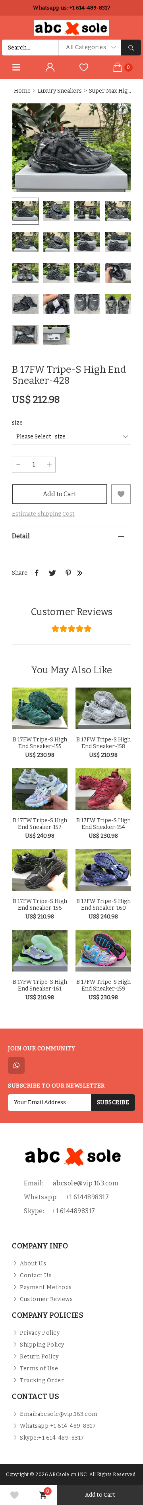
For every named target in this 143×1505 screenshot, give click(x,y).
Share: (20, 573)
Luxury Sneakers (60, 91)
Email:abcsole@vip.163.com (59, 1414)
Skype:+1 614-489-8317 (52, 1438)
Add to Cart (59, 494)
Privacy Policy (40, 1333)
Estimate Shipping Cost (43, 514)
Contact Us (36, 1275)
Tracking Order (42, 1380)
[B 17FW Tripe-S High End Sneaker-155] (40, 708)
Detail (21, 536)
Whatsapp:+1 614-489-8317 (58, 1426)
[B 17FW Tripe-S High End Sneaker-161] (40, 951)
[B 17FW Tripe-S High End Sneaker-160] (103, 870)
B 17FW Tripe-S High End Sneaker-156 (40, 904)
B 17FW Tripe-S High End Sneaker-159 (103, 985)
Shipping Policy (42, 1344)
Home (22, 91)
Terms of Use (39, 1368)
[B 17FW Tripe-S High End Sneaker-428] (71, 147)
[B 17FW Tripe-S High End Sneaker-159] (103, 951)
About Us (33, 1263)
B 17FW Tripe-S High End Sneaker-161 (40, 985)
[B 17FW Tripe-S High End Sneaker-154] (103, 789)
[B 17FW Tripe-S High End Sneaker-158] (103, 708)
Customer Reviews (71, 612)
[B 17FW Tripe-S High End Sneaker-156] (40, 870)
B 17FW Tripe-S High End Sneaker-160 (103, 904)
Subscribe (113, 1102)
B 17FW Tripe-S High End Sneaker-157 (40, 824)
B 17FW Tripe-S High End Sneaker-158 (103, 743)
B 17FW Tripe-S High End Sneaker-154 (103, 824)
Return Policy (39, 1356)
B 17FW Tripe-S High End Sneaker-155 (40, 743)
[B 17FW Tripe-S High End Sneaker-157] (40, 789)
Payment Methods (46, 1287)
